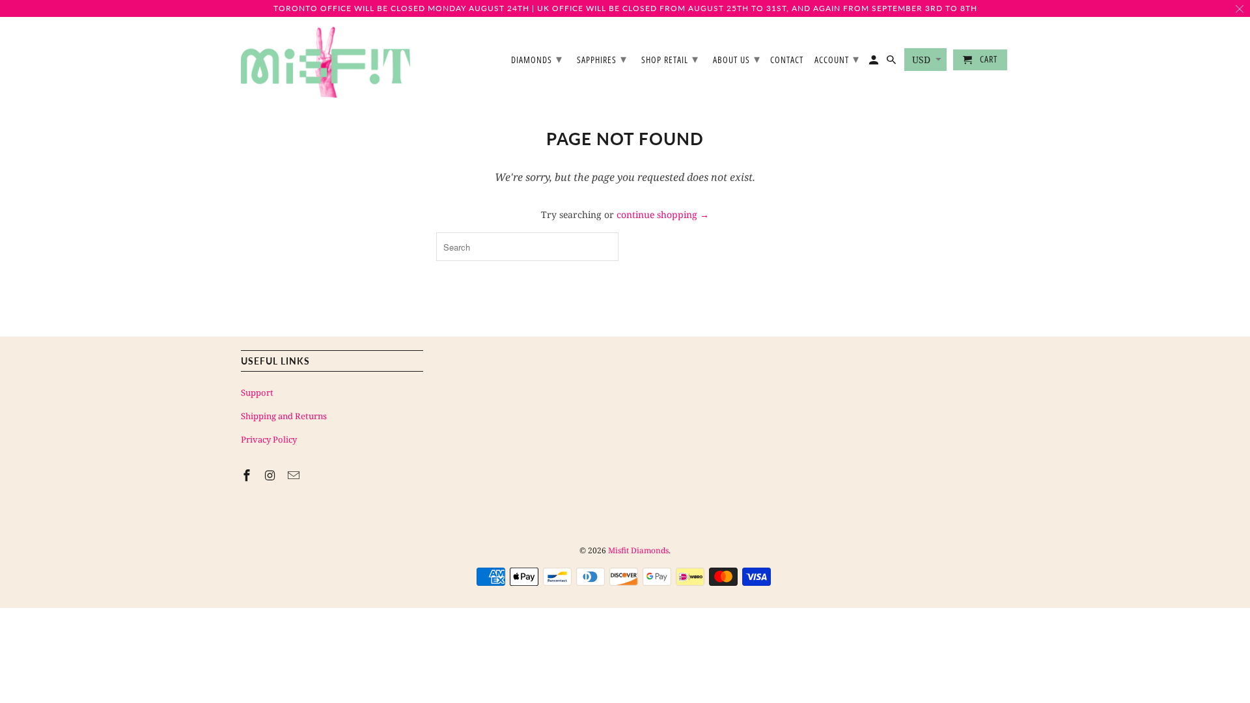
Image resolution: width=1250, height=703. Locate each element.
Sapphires (602, 58)
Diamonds (536, 58)
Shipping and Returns (284, 416)
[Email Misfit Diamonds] (295, 475)
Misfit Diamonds (638, 550)
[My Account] (874, 62)
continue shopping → (663, 214)
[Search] (892, 62)
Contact (786, 60)
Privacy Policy (269, 439)
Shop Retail (670, 58)
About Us (736, 58)
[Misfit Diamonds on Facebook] (248, 475)
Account (836, 58)
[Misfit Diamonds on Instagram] (271, 475)
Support (257, 392)
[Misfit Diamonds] (325, 62)
